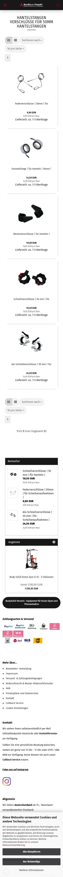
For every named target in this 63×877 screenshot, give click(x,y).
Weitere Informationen (31, 870)
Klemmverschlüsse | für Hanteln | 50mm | (31, 234)
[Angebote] (54, 542)
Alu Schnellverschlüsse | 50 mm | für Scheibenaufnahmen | (31, 364)
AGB (8, 688)
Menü (5, 5)
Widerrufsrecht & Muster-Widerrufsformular (29, 683)
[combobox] (32, 40)
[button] (8, 40)
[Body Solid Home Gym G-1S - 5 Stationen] (32, 559)
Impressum (12, 673)
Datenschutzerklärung (14, 845)
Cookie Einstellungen (17, 708)
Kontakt (10, 698)
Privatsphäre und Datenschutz (22, 693)
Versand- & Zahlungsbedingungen (24, 678)
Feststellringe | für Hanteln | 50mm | (31, 168)
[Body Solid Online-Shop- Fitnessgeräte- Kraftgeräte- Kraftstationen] (31, 5)
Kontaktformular (48, 733)
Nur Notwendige (31, 861)
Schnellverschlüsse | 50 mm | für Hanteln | (31, 299)
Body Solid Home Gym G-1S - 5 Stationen (31, 577)
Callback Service (15, 703)
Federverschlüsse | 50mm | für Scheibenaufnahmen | (31, 103)
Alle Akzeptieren (31, 851)
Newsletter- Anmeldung (18, 668)
